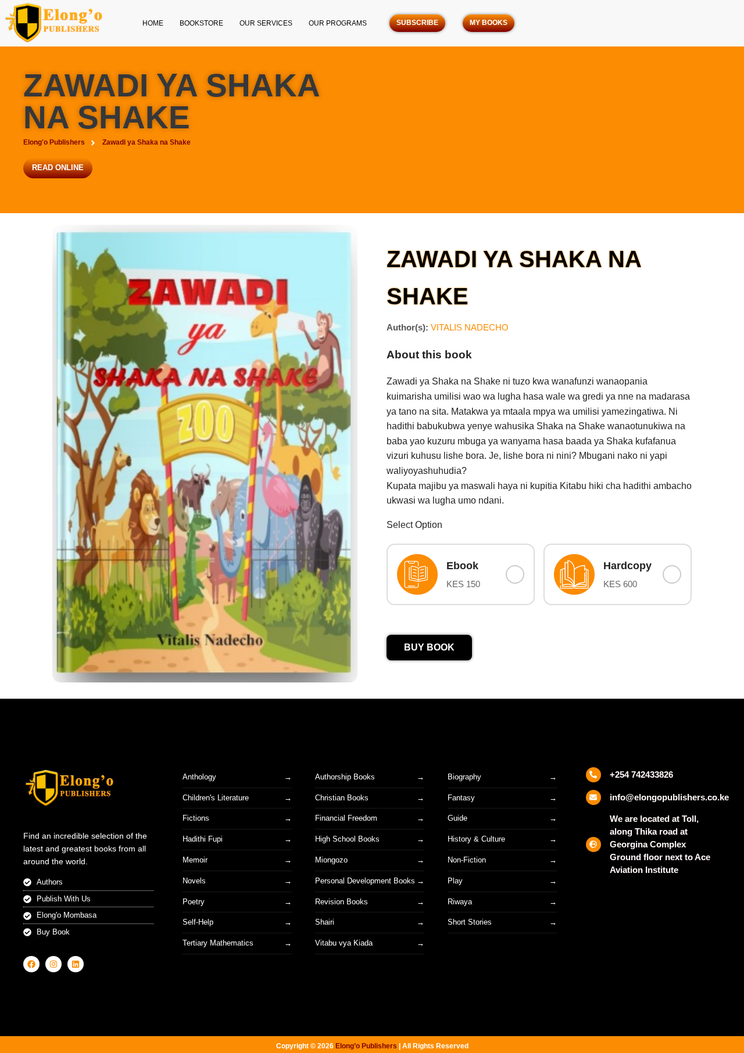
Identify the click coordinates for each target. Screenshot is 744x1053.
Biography (464, 776)
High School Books (347, 839)
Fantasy (461, 797)
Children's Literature (216, 797)
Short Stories (470, 922)
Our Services (265, 23)
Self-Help (198, 922)
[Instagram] (53, 964)
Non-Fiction (467, 860)
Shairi (324, 922)
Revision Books (341, 901)
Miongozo (331, 860)
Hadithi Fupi (203, 839)
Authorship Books (345, 776)
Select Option (414, 525)
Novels (194, 880)
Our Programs (338, 23)
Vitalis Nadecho (470, 327)
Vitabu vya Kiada (344, 943)
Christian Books (342, 797)
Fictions (196, 818)
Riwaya (460, 901)
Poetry (194, 901)
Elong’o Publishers (366, 1046)
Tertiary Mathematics (218, 943)
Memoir (195, 860)
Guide (457, 818)
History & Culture (476, 839)
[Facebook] (31, 964)
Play (455, 880)
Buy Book (429, 647)
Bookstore (201, 23)
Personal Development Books (365, 880)
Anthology (199, 776)
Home (152, 23)
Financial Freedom (346, 818)
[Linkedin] (75, 964)
